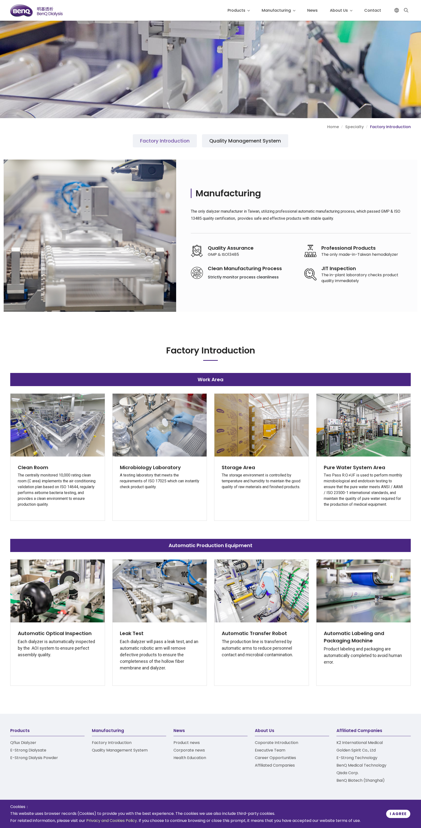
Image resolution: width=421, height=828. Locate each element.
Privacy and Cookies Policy (111, 820)
